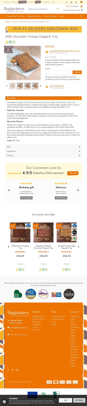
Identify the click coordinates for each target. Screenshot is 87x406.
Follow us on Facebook (66, 2)
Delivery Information (74, 326)
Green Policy (72, 362)
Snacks (54, 325)
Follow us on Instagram (76, 2)
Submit (77, 72)
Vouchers (7, 2)
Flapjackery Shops (74, 318)
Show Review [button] (26, 198)
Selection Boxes (57, 319)
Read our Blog (71, 2)
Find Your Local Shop (18, 335)
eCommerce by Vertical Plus (20, 382)
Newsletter (74, 358)
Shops (38, 2)
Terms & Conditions (74, 353)
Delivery (14, 2)
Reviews (31, 2)
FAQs (72, 322)
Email (47, 68)
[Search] (58, 9)
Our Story (22, 2)
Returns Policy (73, 331)
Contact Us (46, 2)
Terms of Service (69, 79)
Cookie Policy (73, 337)
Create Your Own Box (15, 16)
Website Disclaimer (74, 348)
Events (72, 366)
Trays (53, 322)
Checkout (81, 6)
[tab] (43, 98)
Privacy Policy (55, 79)
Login (53, 2)
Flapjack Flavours (58, 316)
